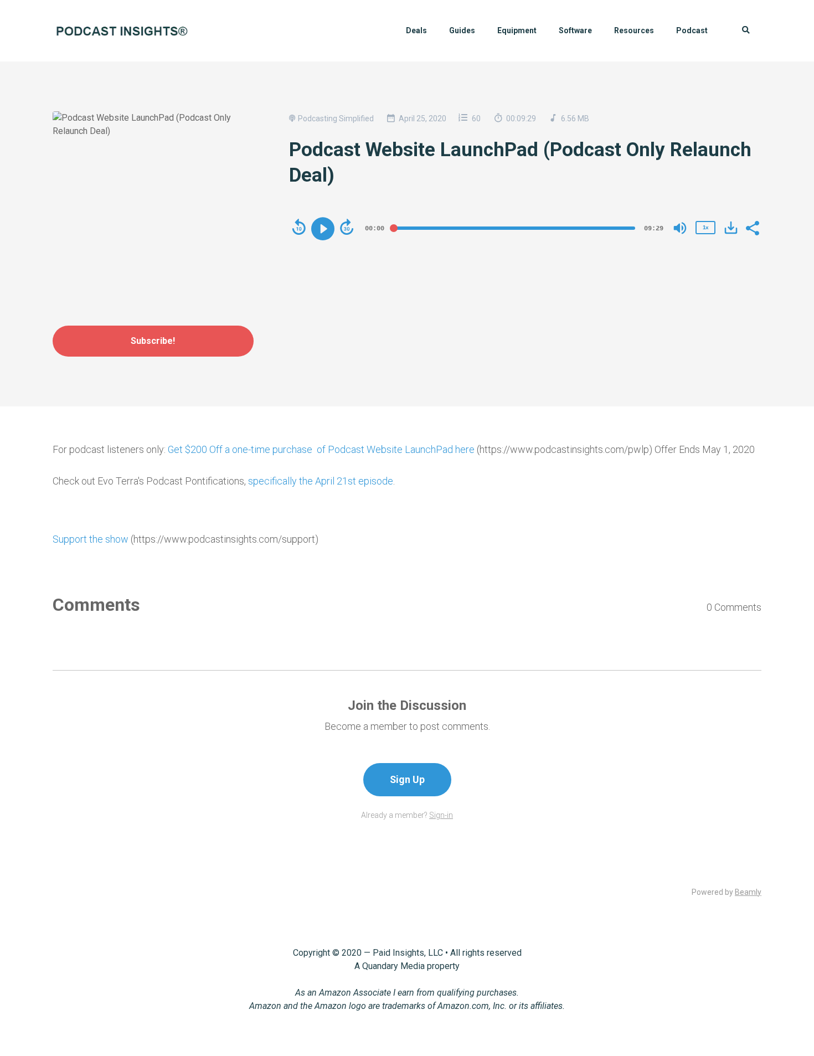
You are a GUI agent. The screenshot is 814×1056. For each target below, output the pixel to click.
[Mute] (680, 228)
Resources (634, 30)
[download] (731, 227)
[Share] (752, 227)
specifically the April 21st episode (320, 481)
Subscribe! (153, 341)
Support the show (90, 539)
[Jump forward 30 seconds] (347, 227)
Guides (462, 30)
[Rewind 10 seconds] (299, 227)
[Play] (323, 229)
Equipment (517, 30)
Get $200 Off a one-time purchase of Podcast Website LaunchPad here (321, 449)
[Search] (740, 31)
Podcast (692, 30)
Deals (416, 30)
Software (575, 30)
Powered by (726, 892)
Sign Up (407, 779)
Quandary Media (393, 966)
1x (705, 227)
